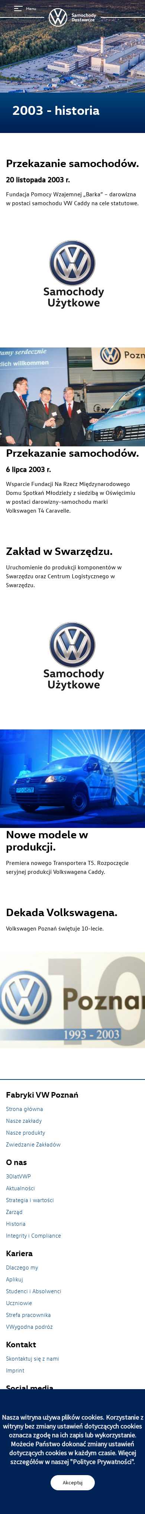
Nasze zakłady (24, 1120)
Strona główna (24, 1108)
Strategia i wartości (30, 1200)
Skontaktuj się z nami (32, 1358)
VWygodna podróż (29, 1326)
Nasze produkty (25, 1132)
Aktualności (20, 1188)
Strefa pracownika (28, 1314)
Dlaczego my (22, 1267)
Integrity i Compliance (33, 1235)
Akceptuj (73, 1482)
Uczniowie (19, 1303)
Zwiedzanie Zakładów (33, 1144)
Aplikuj (14, 1279)
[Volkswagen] (72, 17)
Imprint (15, 1370)
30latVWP (18, 1176)
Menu (31, 8)
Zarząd (14, 1211)
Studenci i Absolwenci (33, 1291)
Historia (16, 1223)
